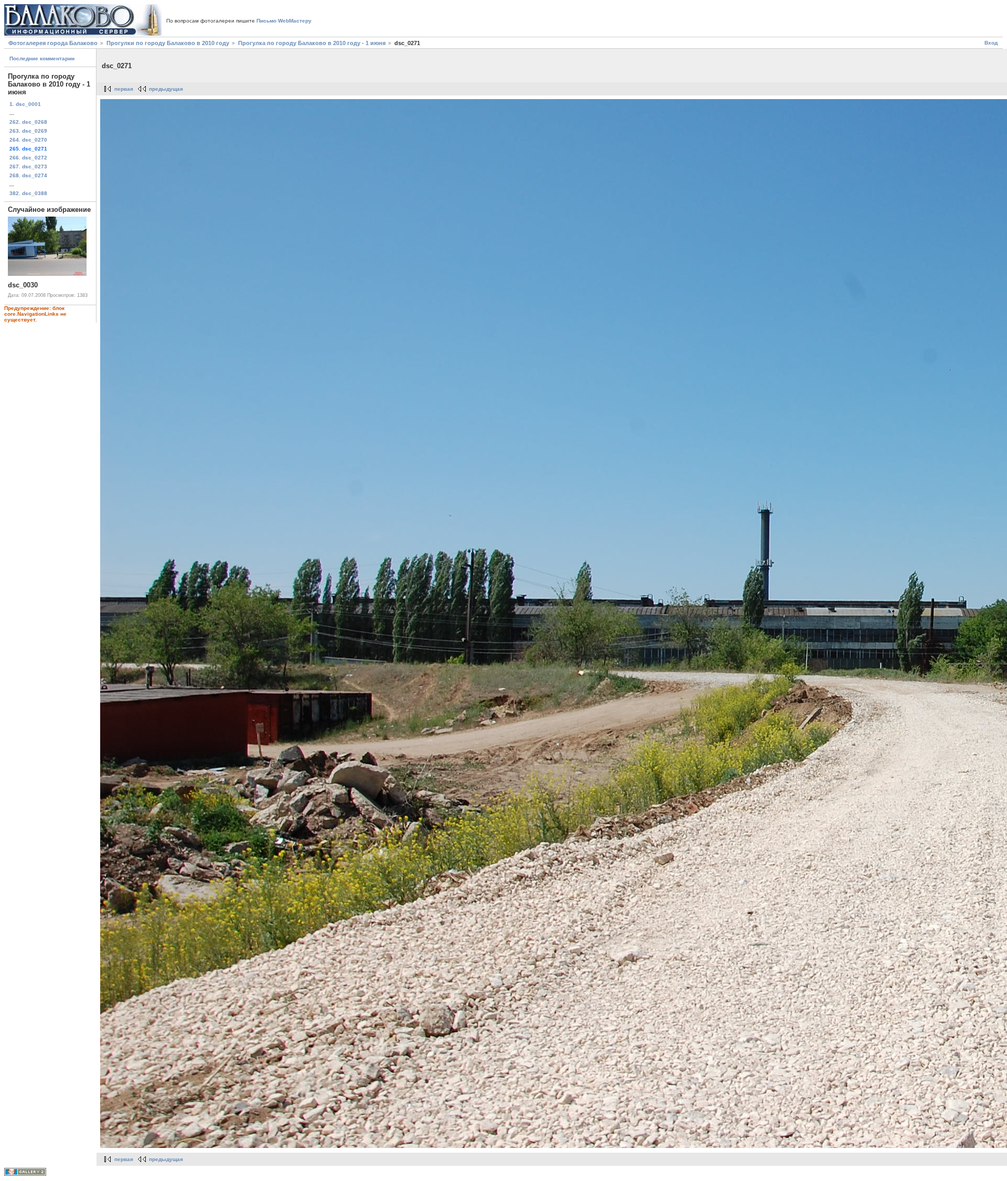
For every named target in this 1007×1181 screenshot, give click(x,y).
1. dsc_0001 (25, 104)
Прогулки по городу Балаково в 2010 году (167, 43)
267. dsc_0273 (28, 166)
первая (123, 89)
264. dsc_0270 (28, 140)
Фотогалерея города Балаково (53, 43)
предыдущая (166, 89)
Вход (991, 43)
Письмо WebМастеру (284, 21)
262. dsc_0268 (28, 122)
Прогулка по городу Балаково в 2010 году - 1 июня (311, 43)
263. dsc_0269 (28, 131)
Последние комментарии (41, 58)
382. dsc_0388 (28, 193)
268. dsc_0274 (28, 175)
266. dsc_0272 (28, 157)
